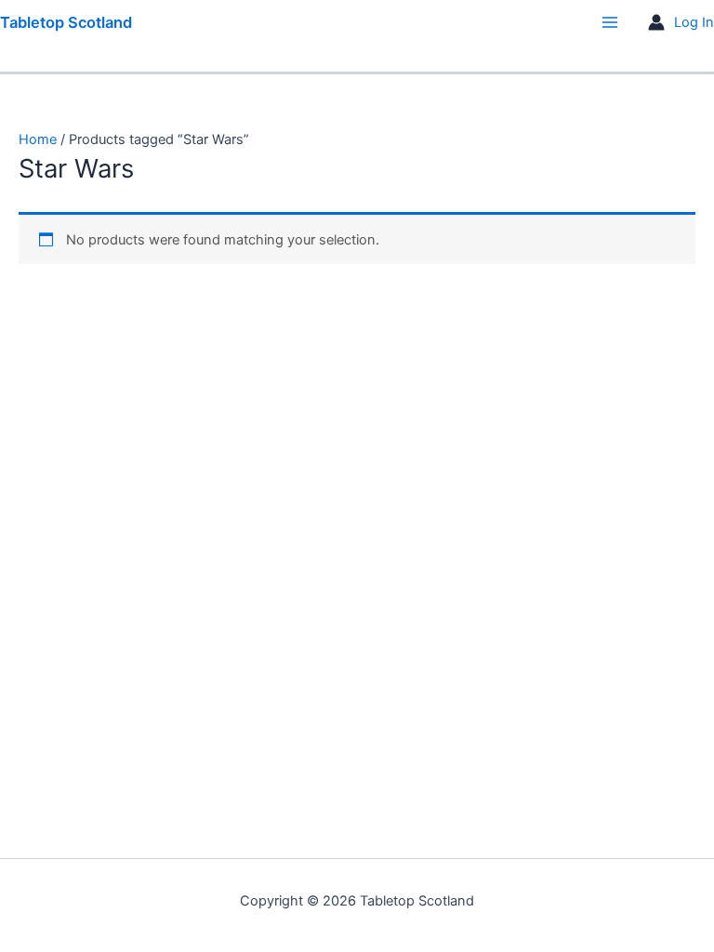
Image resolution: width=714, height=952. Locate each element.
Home (38, 139)
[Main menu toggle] (609, 22)
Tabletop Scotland (66, 22)
